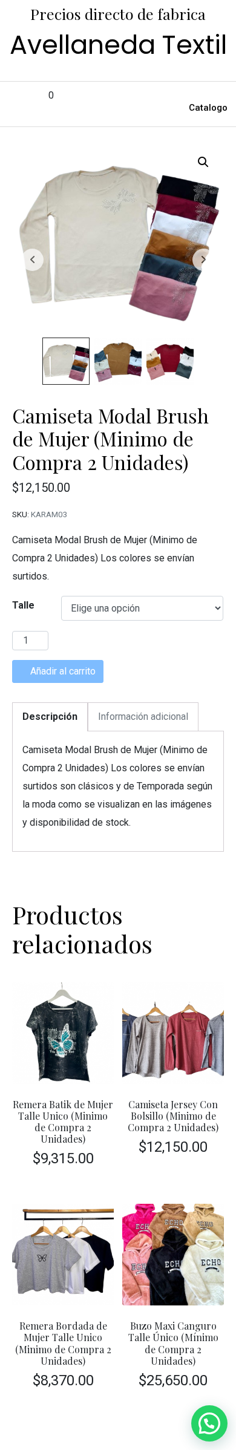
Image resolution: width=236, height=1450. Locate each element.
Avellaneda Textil (118, 45)
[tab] (50, 716)
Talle (23, 605)
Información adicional (143, 716)
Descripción (49, 716)
